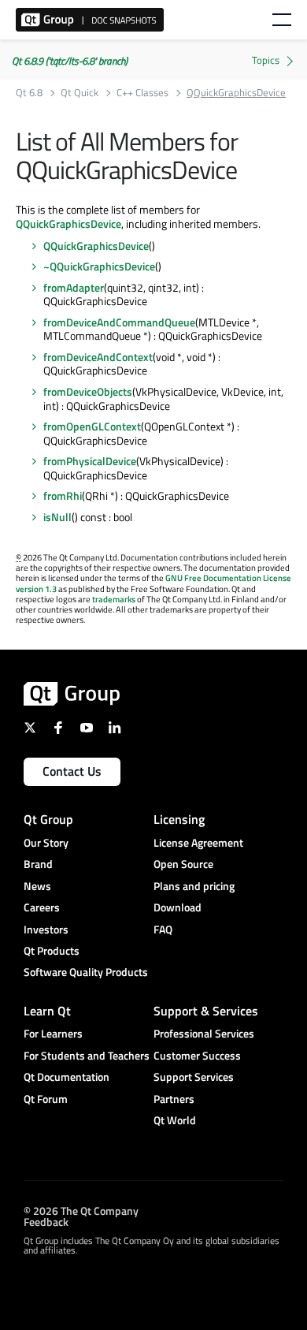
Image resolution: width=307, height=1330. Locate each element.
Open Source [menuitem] (183, 863)
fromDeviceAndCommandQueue (119, 322)
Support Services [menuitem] (194, 1076)
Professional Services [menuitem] (204, 1033)
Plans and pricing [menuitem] (194, 885)
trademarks (113, 599)
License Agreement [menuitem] (198, 842)
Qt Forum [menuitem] (46, 1098)
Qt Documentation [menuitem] (66, 1076)
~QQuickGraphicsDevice (99, 266)
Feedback (46, 1221)
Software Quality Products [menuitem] (86, 971)
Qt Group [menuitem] (48, 819)
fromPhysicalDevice (89, 461)
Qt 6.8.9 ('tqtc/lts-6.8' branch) (70, 61)
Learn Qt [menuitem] (47, 1010)
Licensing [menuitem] (179, 819)
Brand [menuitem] (38, 863)
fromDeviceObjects (87, 391)
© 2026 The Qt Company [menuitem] (81, 1209)
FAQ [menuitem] (163, 929)
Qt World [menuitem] (175, 1120)
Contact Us (72, 771)
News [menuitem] (37, 885)
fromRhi (62, 495)
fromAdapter (73, 287)
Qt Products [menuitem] (52, 950)
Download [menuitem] (178, 907)
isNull (57, 517)
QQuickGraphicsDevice (68, 223)
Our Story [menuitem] (46, 842)
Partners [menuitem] (174, 1098)
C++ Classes (142, 93)
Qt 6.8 (29, 93)
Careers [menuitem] (42, 907)
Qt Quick (79, 93)
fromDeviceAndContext (98, 356)
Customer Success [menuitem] (197, 1055)
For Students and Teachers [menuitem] (87, 1055)
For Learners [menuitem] (53, 1033)
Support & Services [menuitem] (206, 1010)
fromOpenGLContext (92, 426)
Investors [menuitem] (46, 929)
